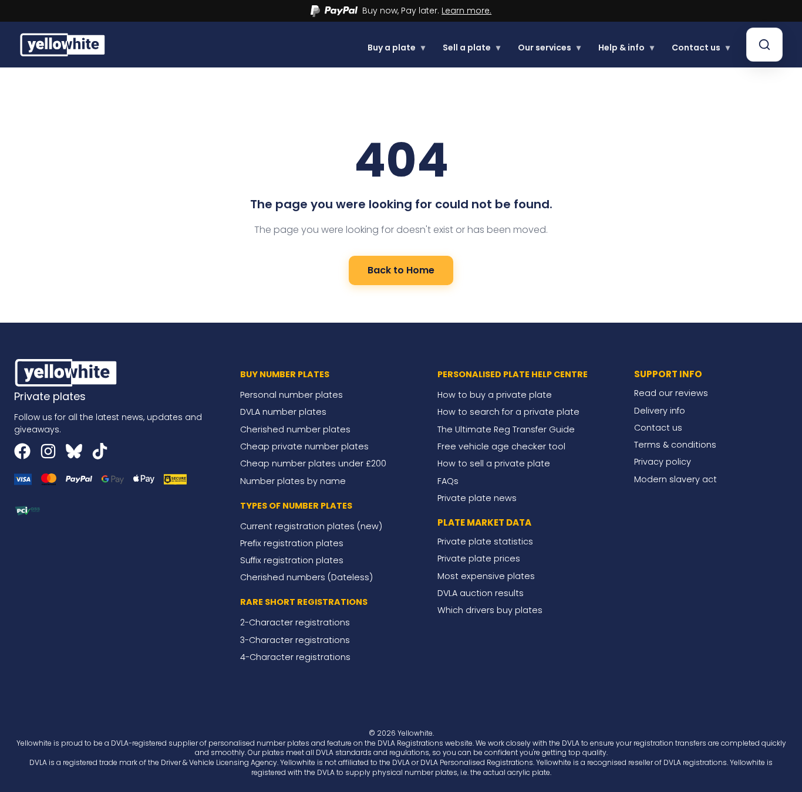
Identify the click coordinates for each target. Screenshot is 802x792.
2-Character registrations (295, 622)
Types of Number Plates (296, 506)
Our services (549, 47)
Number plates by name (293, 481)
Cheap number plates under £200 (313, 463)
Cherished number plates (295, 429)
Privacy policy (662, 462)
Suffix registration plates (291, 560)
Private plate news (477, 498)
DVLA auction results (480, 593)
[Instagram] (48, 451)
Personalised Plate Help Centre (512, 374)
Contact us (701, 47)
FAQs (448, 481)
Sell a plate (471, 47)
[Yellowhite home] (63, 44)
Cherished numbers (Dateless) (306, 577)
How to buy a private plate (494, 395)
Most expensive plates (486, 576)
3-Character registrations (295, 640)
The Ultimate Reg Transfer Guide (506, 429)
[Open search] (764, 44)
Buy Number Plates (284, 374)
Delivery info (659, 411)
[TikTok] (100, 451)
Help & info (626, 47)
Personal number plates (291, 395)
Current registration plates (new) (311, 526)
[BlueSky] (74, 451)
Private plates (50, 396)
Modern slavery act (675, 479)
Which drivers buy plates (489, 610)
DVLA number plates (283, 412)
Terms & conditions (675, 445)
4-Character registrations (295, 657)
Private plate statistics (485, 541)
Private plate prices (478, 558)
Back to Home (401, 270)
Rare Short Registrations (304, 602)
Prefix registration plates (291, 543)
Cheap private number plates (304, 446)
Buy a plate (396, 47)
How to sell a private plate (493, 463)
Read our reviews (671, 393)
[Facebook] (22, 451)
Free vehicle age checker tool (501, 446)
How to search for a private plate (508, 412)
